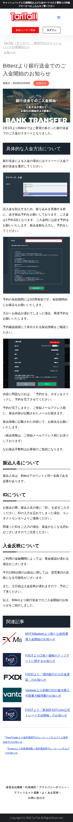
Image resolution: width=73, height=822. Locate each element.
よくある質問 (50, 792)
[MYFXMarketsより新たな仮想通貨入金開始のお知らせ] (12, 645)
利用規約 (30, 787)
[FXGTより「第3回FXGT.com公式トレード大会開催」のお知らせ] (12, 718)
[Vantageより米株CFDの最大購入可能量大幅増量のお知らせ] (12, 699)
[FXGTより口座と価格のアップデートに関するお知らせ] (12, 663)
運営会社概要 (14, 787)
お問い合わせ (36, 798)
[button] (59, 17)
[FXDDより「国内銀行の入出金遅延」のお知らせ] (12, 679)
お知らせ (41, 83)
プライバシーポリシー (53, 787)
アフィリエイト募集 (26, 792)
